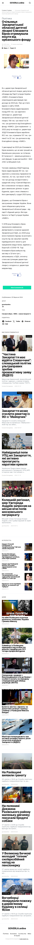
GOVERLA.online (17, 3)
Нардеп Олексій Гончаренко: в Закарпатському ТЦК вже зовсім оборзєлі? (11, 546)
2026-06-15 (5, 560)
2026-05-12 (5, 589)
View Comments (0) (17, 287)
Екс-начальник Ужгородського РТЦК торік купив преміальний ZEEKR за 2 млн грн (11, 576)
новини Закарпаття (25, 314)
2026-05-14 (5, 570)
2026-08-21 (5, 685)
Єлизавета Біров (7, 314)
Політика (7, 18)
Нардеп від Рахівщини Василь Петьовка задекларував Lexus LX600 (10, 566)
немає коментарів (17, 44)
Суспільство (27, 393)
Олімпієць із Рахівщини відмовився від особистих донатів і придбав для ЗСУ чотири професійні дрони (14, 648)
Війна (29, 933)
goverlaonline (6, 304)
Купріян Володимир (7, 386)
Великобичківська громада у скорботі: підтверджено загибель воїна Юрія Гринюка (10, 556)
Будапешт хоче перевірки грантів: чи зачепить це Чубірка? (11, 585)
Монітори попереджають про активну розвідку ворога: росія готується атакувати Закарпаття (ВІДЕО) (16, 739)
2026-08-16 (5, 744)
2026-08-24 (5, 624)
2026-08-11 (5, 550)
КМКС (15, 314)
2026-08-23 (5, 653)
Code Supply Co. (24, 939)
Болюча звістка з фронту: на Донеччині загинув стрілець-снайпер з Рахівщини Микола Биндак (15, 710)
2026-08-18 (5, 715)
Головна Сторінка (7, 10)
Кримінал (5, 849)
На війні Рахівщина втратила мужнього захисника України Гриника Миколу (15, 619)
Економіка (13, 933)
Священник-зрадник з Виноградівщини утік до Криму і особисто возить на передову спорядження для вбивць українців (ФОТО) (16, 679)
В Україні (17, 935)
